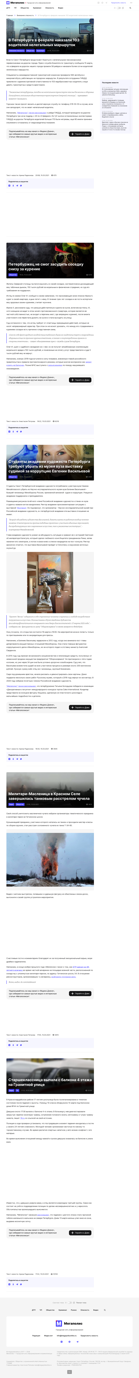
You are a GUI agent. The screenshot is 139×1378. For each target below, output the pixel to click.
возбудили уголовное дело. (63, 977)
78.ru (22, 1118)
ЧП (15, 8)
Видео (60, 8)
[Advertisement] (50, 154)
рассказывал (43, 1215)
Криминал (37, 8)
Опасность (49, 8)
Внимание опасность (25, 15)
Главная (9, 15)
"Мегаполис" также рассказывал (31, 113)
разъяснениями (55, 365)
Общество (25, 8)
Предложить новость (118, 2)
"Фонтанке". (22, 508)
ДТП (8, 8)
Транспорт (40, 51)
